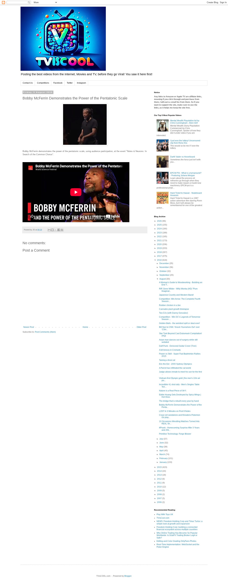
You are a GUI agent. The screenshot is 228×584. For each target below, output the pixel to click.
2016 (159, 260)
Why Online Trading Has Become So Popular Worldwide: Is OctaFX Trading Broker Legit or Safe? (177, 535)
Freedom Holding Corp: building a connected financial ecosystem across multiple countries (177, 528)
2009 (159, 490)
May (161, 447)
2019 (159, 248)
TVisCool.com (163, 518)
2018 (159, 252)
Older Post (141, 327)
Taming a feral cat (167, 360)
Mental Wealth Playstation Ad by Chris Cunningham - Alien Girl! (184, 121)
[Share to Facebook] (58, 230)
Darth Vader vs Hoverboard (182, 157)
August (162, 279)
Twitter (70, 83)
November (164, 267)
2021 (159, 240)
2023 (159, 233)
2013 (159, 475)
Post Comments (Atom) (45, 332)
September (164, 275)
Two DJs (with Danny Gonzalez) (173, 313)
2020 (159, 244)
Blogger (127, 576)
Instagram (81, 83)
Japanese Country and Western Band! (176, 295)
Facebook (57, 83)
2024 (159, 229)
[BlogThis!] (52, 230)
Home (85, 327)
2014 (159, 471)
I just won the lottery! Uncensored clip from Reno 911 (185, 141)
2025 (159, 225)
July (161, 439)
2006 (159, 502)
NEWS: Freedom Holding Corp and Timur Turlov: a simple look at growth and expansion (179, 522)
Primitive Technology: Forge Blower (175, 434)
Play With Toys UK (165, 514)
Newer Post (28, 327)
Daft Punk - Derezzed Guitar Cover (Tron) (177, 346)
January (163, 462)
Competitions (43, 83)
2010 (159, 487)
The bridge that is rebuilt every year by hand (179, 401)
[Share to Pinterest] (62, 230)
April (161, 450)
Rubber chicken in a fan (170, 305)
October (163, 271)
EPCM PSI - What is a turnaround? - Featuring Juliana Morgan (185, 174)
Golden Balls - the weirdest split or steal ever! (179, 323)
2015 (159, 467)
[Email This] (49, 230)
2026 (159, 221)
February (163, 458)
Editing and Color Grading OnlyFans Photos (176, 541)
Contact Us (28, 83)
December (164, 263)
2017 (159, 256)
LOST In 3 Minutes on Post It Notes (174, 411)
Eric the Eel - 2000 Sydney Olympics (175, 364)
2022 (159, 236)
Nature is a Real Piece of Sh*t (172, 391)
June (161, 443)
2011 (159, 483)
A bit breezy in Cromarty (170, 350)
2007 (159, 498)
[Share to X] (55, 230)
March (162, 454)
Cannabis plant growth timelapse (174, 309)
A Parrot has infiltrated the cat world (175, 368)
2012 (159, 479)
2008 (159, 494)
